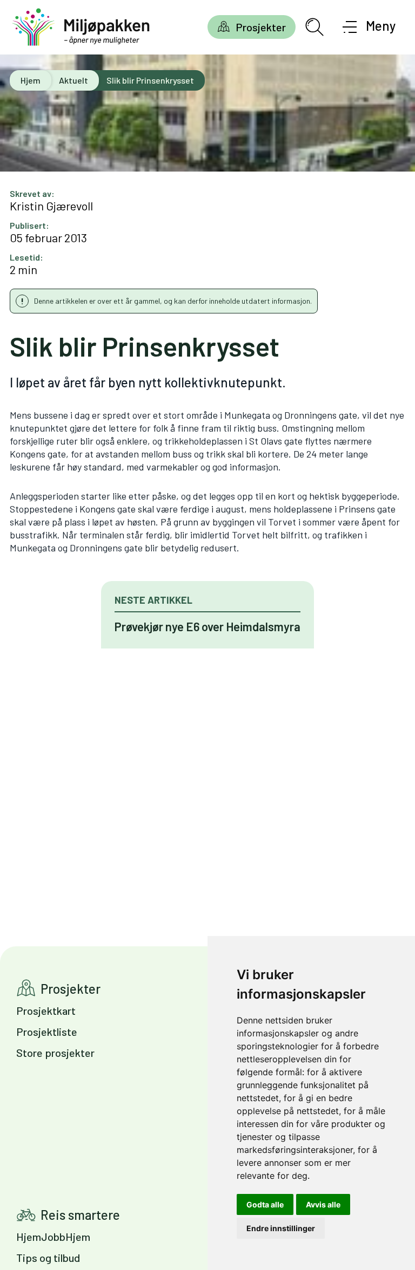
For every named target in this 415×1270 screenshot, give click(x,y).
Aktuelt (73, 80)
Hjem (31, 80)
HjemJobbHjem (53, 1236)
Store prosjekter (55, 1052)
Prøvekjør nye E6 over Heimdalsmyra (207, 626)
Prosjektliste (46, 1031)
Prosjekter (261, 27)
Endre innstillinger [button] (280, 1228)
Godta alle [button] (265, 1204)
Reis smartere (80, 1215)
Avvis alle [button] (323, 1204)
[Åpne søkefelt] (314, 27)
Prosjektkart (46, 1010)
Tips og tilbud (48, 1257)
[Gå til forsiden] (81, 27)
